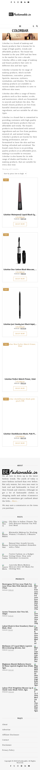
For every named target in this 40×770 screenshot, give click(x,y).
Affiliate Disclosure (10, 735)
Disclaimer (7, 745)
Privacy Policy (8, 750)
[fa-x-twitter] (15, 2)
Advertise (6, 730)
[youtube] (28, 2)
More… (15, 501)
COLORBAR (20, 217)
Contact (5, 740)
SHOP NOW (20, 224)
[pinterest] (22, 2)
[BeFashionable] (20, 14)
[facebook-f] (11, 2)
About (5, 724)
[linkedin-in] (25, 2)
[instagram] (18, 2)
